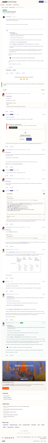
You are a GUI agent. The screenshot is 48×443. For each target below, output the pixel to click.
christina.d (7, 249)
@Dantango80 (20, 44)
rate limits (28, 254)
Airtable (4, 427)
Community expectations (7, 399)
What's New (15, 4)
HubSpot (42, 424)
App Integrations (43, 438)
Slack (39, 424)
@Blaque (14, 44)
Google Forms (8, 70)
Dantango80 (8, 16)
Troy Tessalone (8, 93)
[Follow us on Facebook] (5, 438)
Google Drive (33, 424)
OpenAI (14, 70)
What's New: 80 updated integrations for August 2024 (10, 414)
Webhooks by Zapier (13, 424)
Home (3, 7)
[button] (41, 2)
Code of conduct (6, 395)
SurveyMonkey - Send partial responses (8, 416)
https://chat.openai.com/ (23, 242)
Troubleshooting (12, 7)
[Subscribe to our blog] (9, 438)
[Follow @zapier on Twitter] (11, 438)
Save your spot (5, 388)
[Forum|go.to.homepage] (9, 2)
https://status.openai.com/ (17, 163)
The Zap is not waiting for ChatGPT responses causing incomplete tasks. (13, 409)
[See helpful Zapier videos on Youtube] (13, 438)
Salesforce (17, 427)
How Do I (4, 417)
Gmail (20, 424)
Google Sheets (5, 424)
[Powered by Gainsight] (24, 431)
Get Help (2, 4)
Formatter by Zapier (26, 424)
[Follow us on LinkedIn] (7, 438)
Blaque (7, 281)
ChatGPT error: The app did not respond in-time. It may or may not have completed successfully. (16, 406)
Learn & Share (8, 4)
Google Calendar (10, 427)
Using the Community (7, 397)
